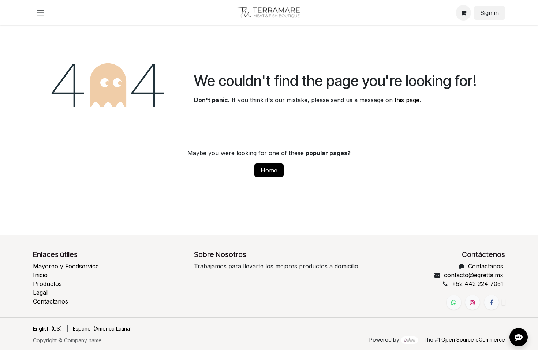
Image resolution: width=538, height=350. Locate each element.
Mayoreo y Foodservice (66, 266)
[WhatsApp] (454, 302)
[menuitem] (47, 329)
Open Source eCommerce (473, 339)
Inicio (40, 275)
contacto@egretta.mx (473, 275)
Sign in (489, 12)
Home (269, 170)
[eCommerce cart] (463, 13)
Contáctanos (50, 301)
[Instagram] (472, 302)
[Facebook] (491, 302)
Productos (47, 283)
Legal (40, 292)
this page (407, 100)
